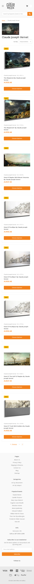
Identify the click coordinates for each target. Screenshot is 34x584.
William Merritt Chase (17, 513)
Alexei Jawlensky (17, 508)
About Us (17, 460)
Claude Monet (17, 495)
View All (17, 521)
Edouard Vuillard (17, 511)
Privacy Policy (17, 462)
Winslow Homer (17, 505)
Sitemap (17, 473)
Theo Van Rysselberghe (17, 516)
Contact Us (17, 468)
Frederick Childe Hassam (17, 519)
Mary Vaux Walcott (17, 500)
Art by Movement (17, 483)
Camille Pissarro (17, 497)
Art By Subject (17, 485)
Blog (17, 470)
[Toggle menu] (2, 5)
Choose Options (17, 88)
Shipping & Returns (17, 465)
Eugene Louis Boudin (17, 503)
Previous (14, 444)
